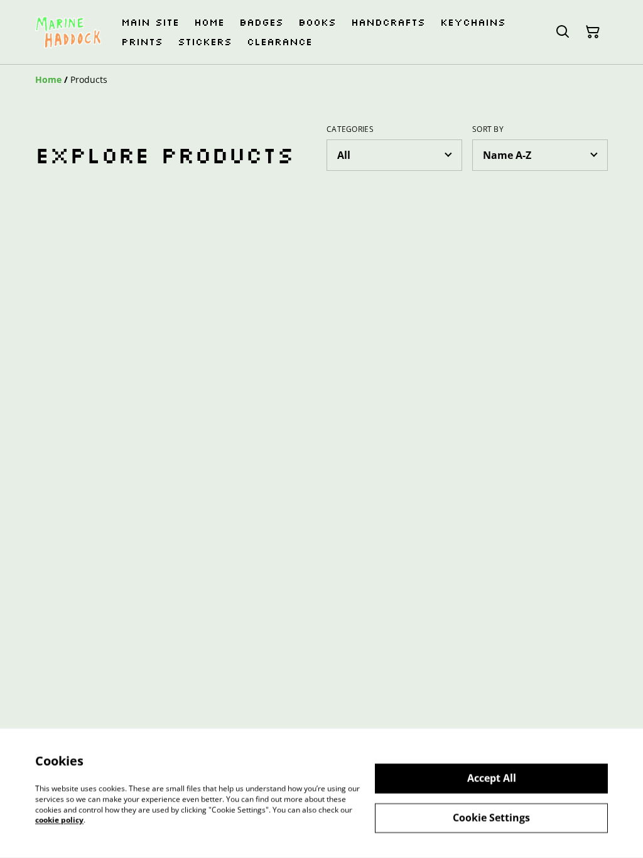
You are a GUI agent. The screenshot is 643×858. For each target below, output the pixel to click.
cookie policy (59, 820)
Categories (350, 129)
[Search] (563, 32)
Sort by (488, 129)
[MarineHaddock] (68, 32)
